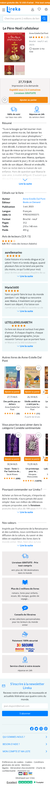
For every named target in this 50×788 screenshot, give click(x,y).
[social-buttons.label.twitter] (36, 729)
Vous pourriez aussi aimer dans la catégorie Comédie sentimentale (22, 426)
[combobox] (22, 18)
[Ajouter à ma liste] (4, 99)
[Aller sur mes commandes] (32, 9)
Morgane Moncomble (32, 475)
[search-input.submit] (44, 18)
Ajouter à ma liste (36, 50)
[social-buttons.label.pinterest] (46, 729)
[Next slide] (22, 47)
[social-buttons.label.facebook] (32, 729)
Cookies (28, 762)
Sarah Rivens (12, 474)
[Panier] (46, 9)
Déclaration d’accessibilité (22, 768)
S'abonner (25, 713)
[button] (33, 37)
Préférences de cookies (12, 762)
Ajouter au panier (28, 100)
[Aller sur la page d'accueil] (13, 9)
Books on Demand (31, 202)
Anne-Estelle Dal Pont (38, 33)
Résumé (7, 123)
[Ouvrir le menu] (3, 9)
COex (32, 778)
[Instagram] (41, 729)
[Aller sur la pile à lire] (39, 9)
